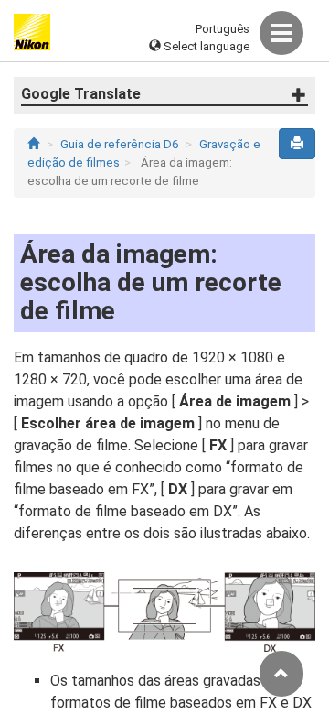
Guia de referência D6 (119, 144)
